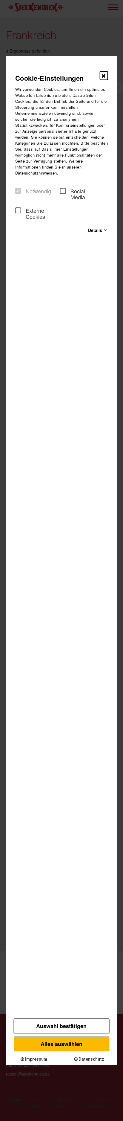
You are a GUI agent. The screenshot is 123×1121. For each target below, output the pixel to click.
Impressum (35, 1059)
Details (95, 230)
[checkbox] (18, 191)
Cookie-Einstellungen (49, 78)
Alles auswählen (61, 1044)
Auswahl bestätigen (61, 1026)
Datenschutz (91, 1059)
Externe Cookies (35, 213)
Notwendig (38, 191)
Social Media (77, 194)
